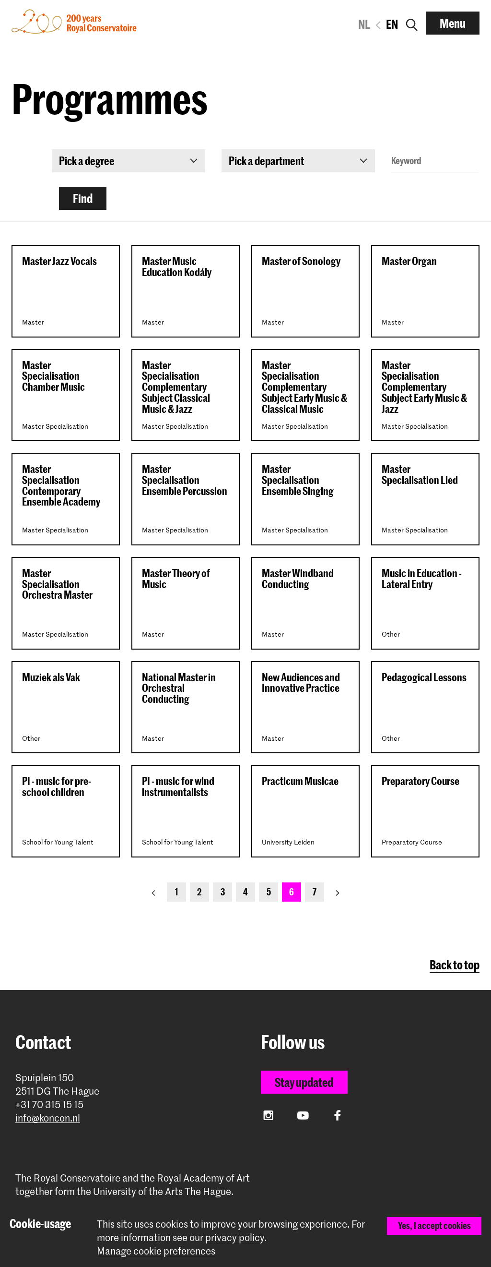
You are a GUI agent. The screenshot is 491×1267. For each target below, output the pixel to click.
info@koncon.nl (47, 1118)
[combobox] (128, 160)
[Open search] (412, 23)
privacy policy (234, 1237)
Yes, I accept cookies (434, 1225)
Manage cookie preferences (156, 1251)
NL (364, 24)
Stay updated (304, 1082)
